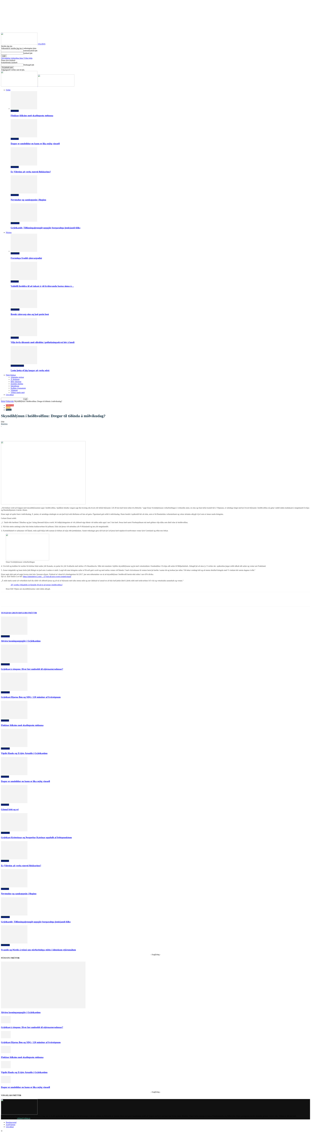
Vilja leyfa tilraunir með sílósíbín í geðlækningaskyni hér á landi (42, 342)
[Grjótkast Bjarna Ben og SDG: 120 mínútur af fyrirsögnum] (14, 690)
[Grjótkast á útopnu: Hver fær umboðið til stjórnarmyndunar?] (14, 662)
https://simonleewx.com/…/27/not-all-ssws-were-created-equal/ (47, 576)
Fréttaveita (15, 111)
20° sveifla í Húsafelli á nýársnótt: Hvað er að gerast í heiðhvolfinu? (37, 585)
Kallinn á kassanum (18, 388)
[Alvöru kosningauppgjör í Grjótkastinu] (14, 634)
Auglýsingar (10, 1125)
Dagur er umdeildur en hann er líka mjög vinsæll (35, 143)
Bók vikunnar (16, 382)
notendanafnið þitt (30, 51)
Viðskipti (14, 390)
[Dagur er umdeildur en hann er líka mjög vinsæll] (24, 137)
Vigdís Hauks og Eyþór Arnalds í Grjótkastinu (24, 753)
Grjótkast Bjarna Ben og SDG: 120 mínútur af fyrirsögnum (31, 697)
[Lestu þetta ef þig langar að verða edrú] (24, 363)
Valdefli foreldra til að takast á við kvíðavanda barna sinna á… (42, 286)
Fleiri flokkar (11, 375)
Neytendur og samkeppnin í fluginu (28, 199)
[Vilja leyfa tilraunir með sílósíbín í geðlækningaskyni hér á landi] (24, 335)
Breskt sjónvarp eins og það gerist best (30, 314)
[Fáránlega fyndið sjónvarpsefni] (24, 251)
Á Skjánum (15, 223)
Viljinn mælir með (18, 392)
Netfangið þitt (28, 65)
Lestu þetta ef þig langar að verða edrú (30, 370)
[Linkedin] (39, 434)
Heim (3, 401)
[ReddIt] (48, 434)
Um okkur (10, 395)
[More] (74, 434)
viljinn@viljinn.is (23, 1118)
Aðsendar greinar (17, 366)
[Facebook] (22, 434)
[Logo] (19, 86)
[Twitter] (31, 434)
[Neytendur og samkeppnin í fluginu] (24, 193)
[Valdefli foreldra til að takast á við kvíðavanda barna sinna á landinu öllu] (24, 279)
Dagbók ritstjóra (17, 384)
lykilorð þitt (27, 53)
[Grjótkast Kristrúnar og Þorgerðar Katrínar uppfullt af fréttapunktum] (14, 831)
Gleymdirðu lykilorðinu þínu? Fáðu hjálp (16, 58)
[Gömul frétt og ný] (14, 802)
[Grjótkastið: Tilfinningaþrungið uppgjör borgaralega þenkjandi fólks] (24, 221)
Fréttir (8, 90)
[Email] (57, 434)
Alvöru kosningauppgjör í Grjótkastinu (21, 641)
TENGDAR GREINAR (11, 613)
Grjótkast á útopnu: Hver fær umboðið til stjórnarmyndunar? (32, 669)
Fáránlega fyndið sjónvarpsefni (26, 258)
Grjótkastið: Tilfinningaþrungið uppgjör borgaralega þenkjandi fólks (45, 227)
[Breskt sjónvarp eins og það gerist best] (24, 307)
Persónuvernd (11, 1122)
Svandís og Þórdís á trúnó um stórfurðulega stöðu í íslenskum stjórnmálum (38, 949)
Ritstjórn (4, 424)
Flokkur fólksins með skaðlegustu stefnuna (32, 115)
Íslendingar (15, 386)
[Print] (66, 434)
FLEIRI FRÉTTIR (29, 613)
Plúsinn (9, 232)
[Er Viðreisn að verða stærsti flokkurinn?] (24, 165)
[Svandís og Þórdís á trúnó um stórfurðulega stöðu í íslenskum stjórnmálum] (14, 943)
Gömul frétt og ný (10, 809)
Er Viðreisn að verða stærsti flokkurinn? (31, 171)
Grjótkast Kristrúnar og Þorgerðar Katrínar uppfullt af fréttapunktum (36, 837)
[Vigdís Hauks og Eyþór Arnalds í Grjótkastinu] (14, 746)
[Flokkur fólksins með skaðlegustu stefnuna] (24, 109)
